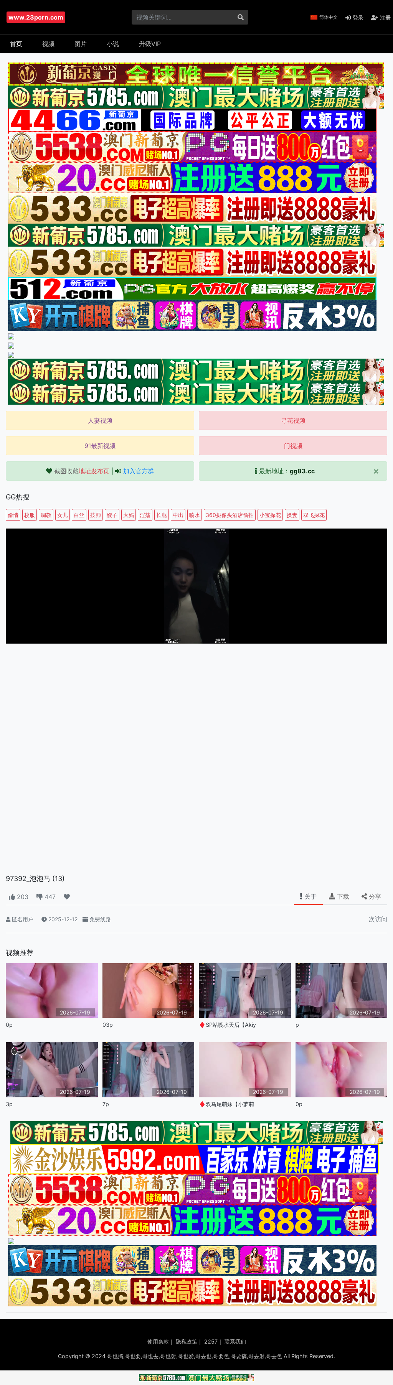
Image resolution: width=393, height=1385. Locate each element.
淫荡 (145, 515)
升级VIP (150, 44)
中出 (178, 515)
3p (9, 1104)
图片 (80, 44)
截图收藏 (81, 471)
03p (107, 1024)
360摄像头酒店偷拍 (230, 515)
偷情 (13, 515)
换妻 (292, 515)
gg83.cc (302, 471)
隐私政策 (186, 1341)
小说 (113, 44)
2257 (211, 1341)
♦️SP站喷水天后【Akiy (227, 1024)
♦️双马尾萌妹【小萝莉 (226, 1104)
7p (105, 1104)
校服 (29, 515)
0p (9, 1024)
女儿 (62, 515)
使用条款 (158, 1341)
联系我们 (235, 1341)
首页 (16, 44)
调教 (46, 515)
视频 (48, 44)
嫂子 (112, 515)
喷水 (194, 515)
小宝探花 (270, 515)
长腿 (161, 515)
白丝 (79, 515)
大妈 (128, 515)
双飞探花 (314, 515)
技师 (95, 515)
